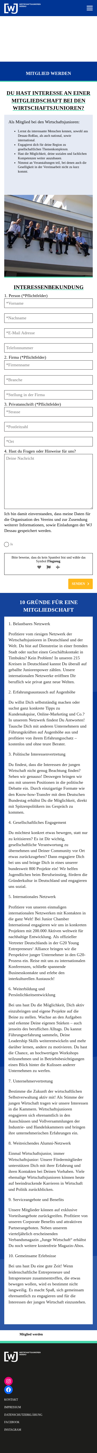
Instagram (12, 1429)
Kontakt (11, 1399)
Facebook (12, 1422)
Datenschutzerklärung (23, 1414)
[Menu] (89, 8)
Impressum (12, 1407)
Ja (11, 544)
